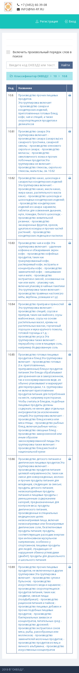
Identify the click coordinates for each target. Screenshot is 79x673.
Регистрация (48, 21)
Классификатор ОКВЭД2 (31, 76)
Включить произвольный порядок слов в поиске (42, 54)
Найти (65, 65)
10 (55, 76)
